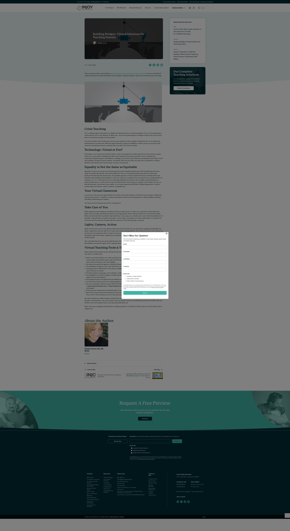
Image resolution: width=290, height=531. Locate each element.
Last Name (126, 259)
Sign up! (145, 293)
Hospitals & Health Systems (134, 276)
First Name (126, 251)
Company (126, 266)
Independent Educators (133, 278)
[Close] (167, 233)
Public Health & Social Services (135, 281)
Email (125, 244)
